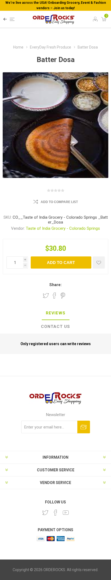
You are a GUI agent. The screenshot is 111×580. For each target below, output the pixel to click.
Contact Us (55, 326)
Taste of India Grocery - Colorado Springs (63, 228)
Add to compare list (59, 202)
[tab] (55, 313)
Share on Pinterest (63, 295)
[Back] (5, 19)
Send (83, 427)
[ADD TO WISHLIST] (99, 262)
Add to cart (61, 262)
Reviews (55, 313)
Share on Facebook (54, 295)
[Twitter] (45, 512)
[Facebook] (55, 512)
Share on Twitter (46, 295)
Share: (55, 284)
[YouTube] (65, 512)
